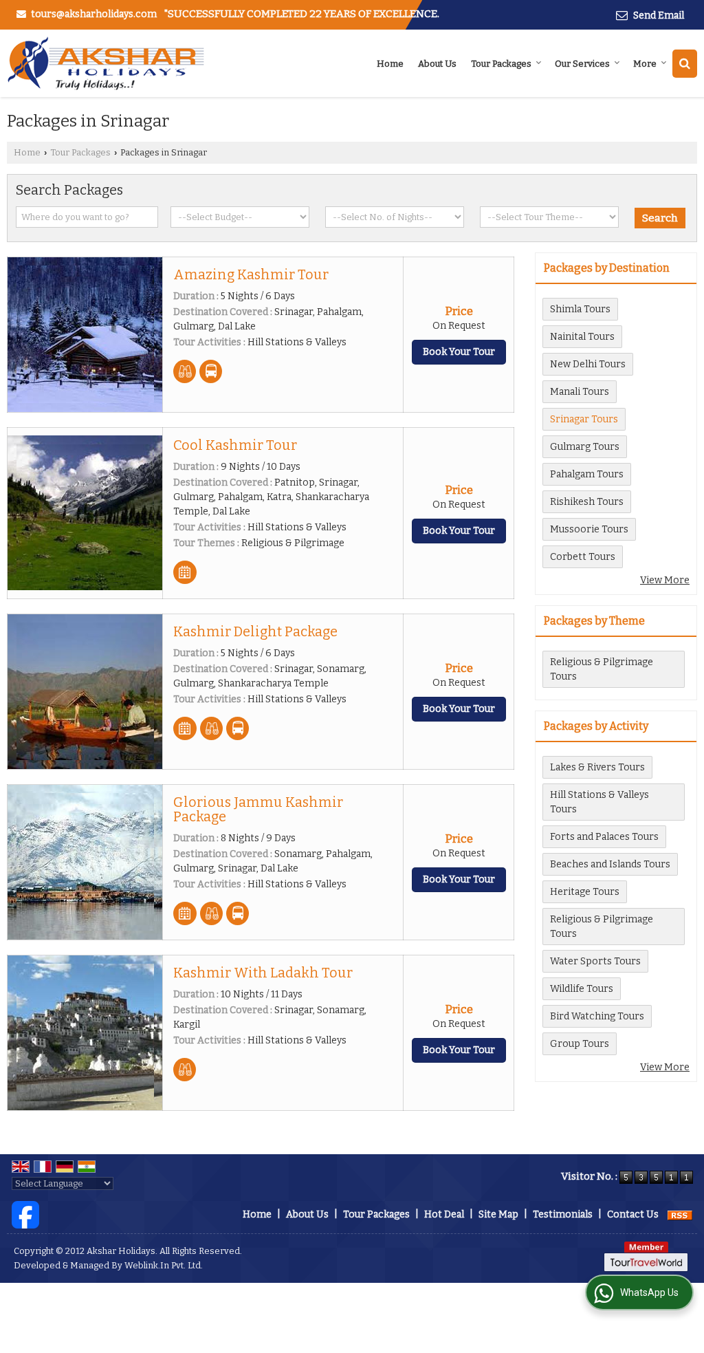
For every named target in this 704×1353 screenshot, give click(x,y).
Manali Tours (579, 392)
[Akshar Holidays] (105, 63)
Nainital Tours (582, 337)
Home (390, 63)
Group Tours (579, 1044)
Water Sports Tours (595, 961)
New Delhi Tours (588, 364)
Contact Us (633, 1214)
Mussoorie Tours (589, 529)
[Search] (684, 64)
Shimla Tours (580, 309)
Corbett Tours (582, 557)
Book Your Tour (459, 352)
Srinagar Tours (584, 419)
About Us (437, 63)
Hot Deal (444, 1214)
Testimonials (563, 1214)
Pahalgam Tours (587, 474)
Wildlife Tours (581, 989)
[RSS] (680, 1214)
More (645, 63)
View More (665, 580)
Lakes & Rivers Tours (597, 767)
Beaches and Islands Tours (610, 864)
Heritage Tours (584, 892)
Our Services (582, 63)
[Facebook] (25, 1214)
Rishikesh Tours (587, 502)
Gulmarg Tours (584, 447)
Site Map (498, 1214)
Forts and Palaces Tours (604, 837)
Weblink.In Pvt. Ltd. (163, 1265)
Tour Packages (501, 63)
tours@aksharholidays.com (94, 14)
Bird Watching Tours (597, 1016)
